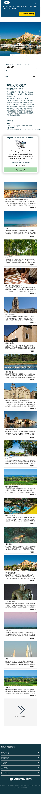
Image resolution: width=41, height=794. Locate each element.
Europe (7, 64)
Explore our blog (27, 14)
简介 (7, 71)
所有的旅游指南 (9, 747)
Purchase (20, 170)
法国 (13, 64)
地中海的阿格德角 (20, 64)
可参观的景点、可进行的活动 (28, 64)
